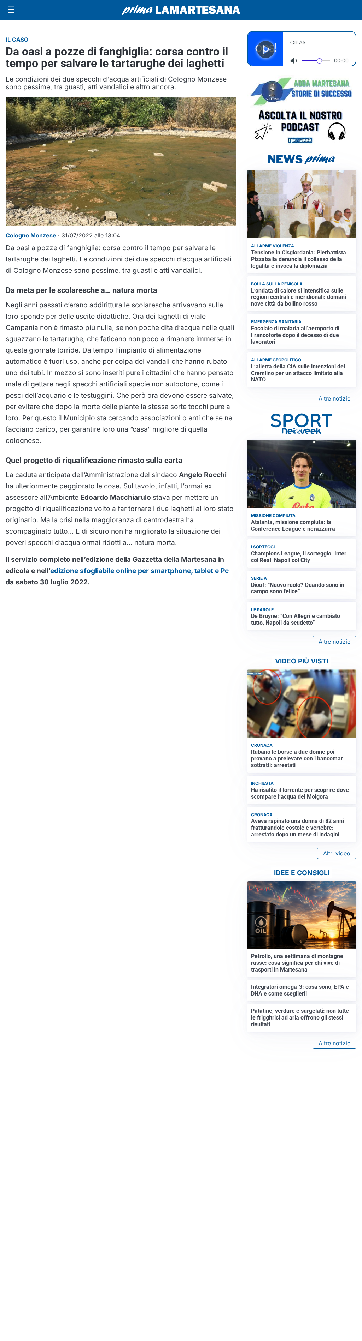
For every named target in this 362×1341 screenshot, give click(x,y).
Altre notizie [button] (334, 398)
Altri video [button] (336, 853)
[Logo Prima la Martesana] (181, 10)
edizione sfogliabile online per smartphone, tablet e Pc (139, 570)
